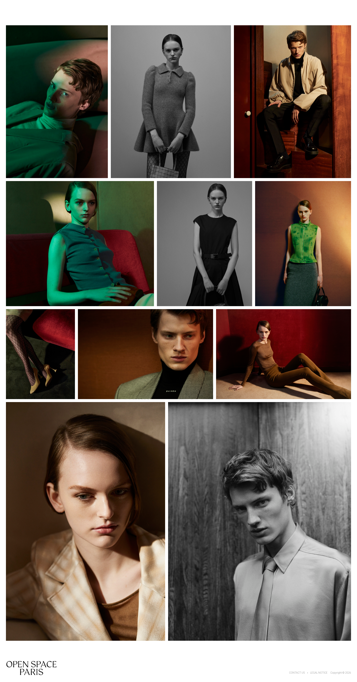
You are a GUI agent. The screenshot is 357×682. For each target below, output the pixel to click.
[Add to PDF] (57, 101)
